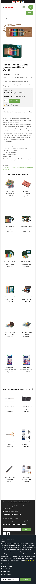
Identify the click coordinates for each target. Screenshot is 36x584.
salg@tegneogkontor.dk (11, 511)
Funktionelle (7, 569)
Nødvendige (6, 564)
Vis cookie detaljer (6, 574)
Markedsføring (7, 566)
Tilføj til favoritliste (11, 105)
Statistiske (6, 571)
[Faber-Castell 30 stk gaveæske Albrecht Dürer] (18, 31)
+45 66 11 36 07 (9, 508)
